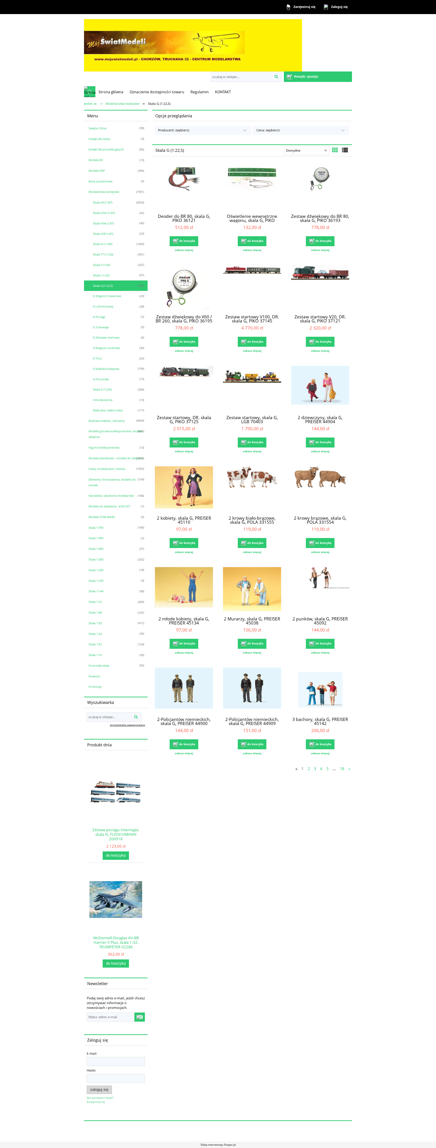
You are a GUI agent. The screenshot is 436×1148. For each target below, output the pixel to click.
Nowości (94, 676)
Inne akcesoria (102, 400)
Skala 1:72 (95, 602)
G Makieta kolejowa (106, 369)
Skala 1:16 (95, 655)
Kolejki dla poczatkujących (106, 149)
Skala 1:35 (95, 623)
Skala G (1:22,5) (103, 286)
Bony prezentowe (100, 181)
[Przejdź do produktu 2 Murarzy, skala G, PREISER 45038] (252, 589)
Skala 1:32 (95, 644)
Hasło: (91, 1070)
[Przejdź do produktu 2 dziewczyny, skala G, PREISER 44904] (320, 388)
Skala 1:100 (96, 581)
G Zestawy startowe (106, 337)
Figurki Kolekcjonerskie (104, 447)
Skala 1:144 (96, 591)
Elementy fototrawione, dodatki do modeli (112, 482)
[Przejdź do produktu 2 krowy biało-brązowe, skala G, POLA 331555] (252, 489)
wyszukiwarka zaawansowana (127, 725)
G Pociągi (99, 317)
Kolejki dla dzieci (99, 139)
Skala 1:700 (96, 528)
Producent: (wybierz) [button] (173, 130)
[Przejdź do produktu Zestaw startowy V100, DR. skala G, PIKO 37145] (252, 287)
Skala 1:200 (96, 570)
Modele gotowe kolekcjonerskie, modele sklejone (116, 434)
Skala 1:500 (96, 538)
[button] (184, 250)
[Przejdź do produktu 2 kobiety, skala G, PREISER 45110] (184, 489)
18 (342, 768)
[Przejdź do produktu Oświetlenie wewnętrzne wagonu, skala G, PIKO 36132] (252, 187)
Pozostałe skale (99, 666)
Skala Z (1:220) (102, 389)
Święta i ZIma (97, 128)
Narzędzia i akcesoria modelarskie (111, 496)
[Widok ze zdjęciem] (335, 150)
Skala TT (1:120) (103, 254)
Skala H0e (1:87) (103, 223)
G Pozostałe (101, 379)
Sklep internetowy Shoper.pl (218, 1145)
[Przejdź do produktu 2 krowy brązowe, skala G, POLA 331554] (320, 489)
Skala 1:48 (95, 612)
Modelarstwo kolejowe (104, 192)
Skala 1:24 (95, 634)
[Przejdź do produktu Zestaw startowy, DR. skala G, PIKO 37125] (184, 388)
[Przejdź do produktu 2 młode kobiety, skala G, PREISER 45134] (184, 589)
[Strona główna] (193, 43)
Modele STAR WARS (102, 517)
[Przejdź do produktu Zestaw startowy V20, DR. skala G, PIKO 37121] (320, 287)
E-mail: (92, 1053)
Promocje (95, 687)
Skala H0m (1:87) (104, 213)
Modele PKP (97, 171)
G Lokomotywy (103, 306)
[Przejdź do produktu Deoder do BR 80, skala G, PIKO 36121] (184, 187)
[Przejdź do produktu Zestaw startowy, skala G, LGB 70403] (252, 388)
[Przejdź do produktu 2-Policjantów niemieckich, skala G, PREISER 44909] (252, 690)
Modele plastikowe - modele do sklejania (116, 458)
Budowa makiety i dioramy (107, 421)
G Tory (97, 358)
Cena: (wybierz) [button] (268, 130)
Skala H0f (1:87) (103, 234)
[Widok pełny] (345, 150)
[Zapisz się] (139, 1017)
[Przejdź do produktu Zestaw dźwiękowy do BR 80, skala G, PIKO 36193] (320, 187)
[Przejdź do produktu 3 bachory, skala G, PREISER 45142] (320, 690)
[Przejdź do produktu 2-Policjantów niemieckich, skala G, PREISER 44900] (184, 690)
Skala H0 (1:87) (102, 202)
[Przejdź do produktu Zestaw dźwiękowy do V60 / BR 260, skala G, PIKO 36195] (184, 287)
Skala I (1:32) (101, 275)
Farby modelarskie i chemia (107, 469)
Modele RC (96, 160)
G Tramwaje (101, 327)
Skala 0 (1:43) (101, 265)
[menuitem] (110, 92)
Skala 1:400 (96, 549)
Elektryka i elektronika (108, 410)
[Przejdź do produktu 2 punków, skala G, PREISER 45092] (320, 589)
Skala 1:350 (96, 559)
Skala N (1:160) (102, 244)
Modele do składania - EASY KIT (109, 506)
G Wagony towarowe (107, 296)
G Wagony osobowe (106, 348)
